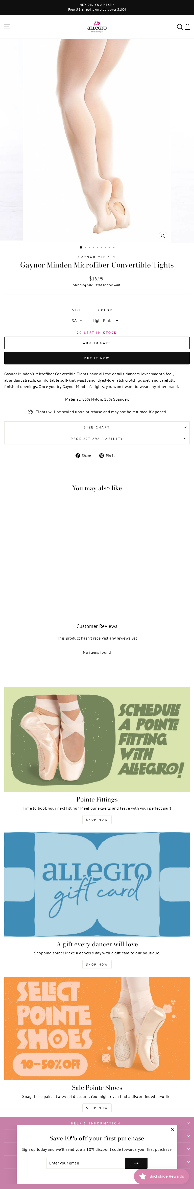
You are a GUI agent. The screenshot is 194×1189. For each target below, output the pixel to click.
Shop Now (97, 820)
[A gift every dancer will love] (97, 884)
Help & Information (96, 1123)
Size (77, 310)
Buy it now (97, 358)
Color (105, 310)
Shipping (79, 285)
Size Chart (97, 427)
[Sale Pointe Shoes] (97, 1028)
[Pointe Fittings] (97, 739)
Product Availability (97, 439)
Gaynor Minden (97, 257)
